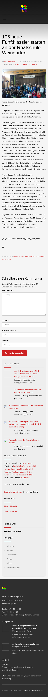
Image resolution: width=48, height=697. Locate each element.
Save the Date (26, 463)
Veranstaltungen (29, 64)
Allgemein (10, 546)
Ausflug (10, 550)
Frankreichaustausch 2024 (22, 472)
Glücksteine (26, 478)
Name (5, 320)
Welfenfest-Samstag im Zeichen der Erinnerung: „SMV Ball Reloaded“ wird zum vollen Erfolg (25, 424)
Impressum (28, 690)
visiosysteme (9, 61)
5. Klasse (21, 256)
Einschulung (30, 256)
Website (5, 340)
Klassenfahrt (12, 554)
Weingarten (6, 259)
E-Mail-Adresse (9, 330)
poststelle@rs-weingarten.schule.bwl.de (23, 615)
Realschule (40, 256)
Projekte (10, 559)
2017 (15, 256)
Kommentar (8, 290)
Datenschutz (39, 690)
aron (7, 472)
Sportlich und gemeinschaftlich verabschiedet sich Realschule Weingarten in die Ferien (26, 374)
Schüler (18, 64)
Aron (7, 475)
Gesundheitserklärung (13, 492)
